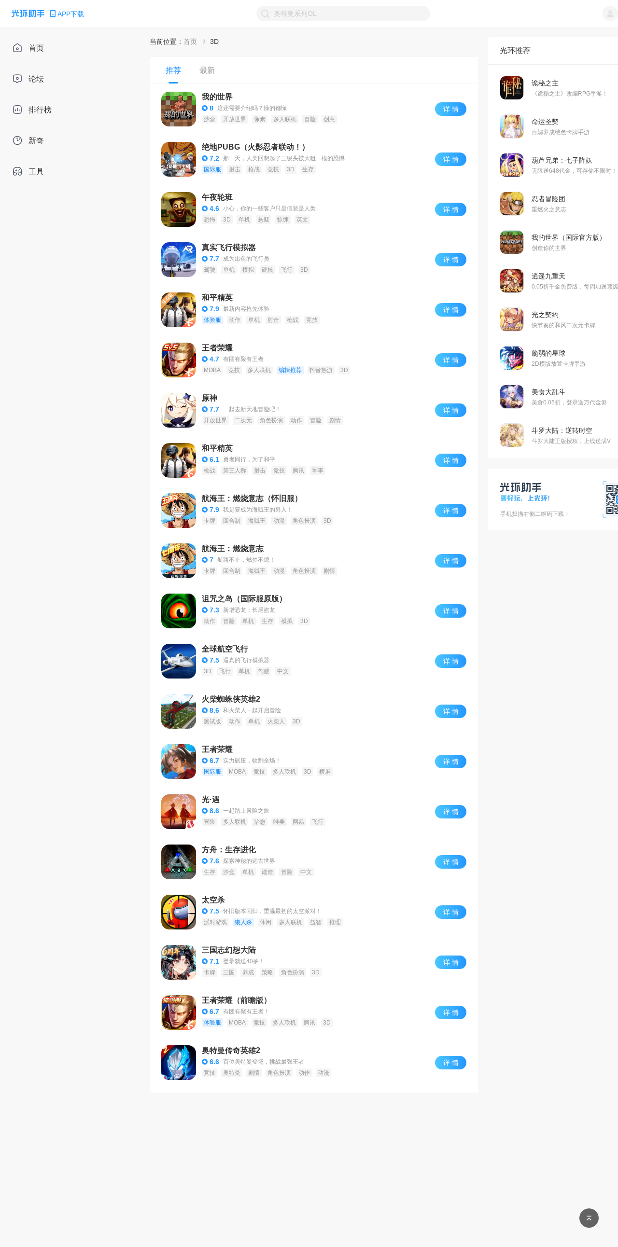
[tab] (173, 70)
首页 (190, 41)
